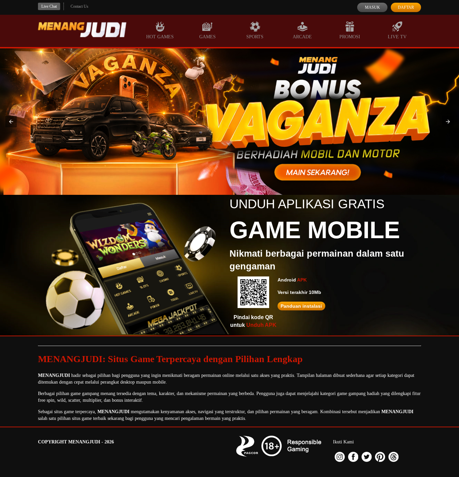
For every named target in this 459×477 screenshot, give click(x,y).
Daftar (406, 7)
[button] (11, 121)
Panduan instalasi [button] (301, 306)
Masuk (372, 7)
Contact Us (79, 6)
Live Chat (49, 6)
